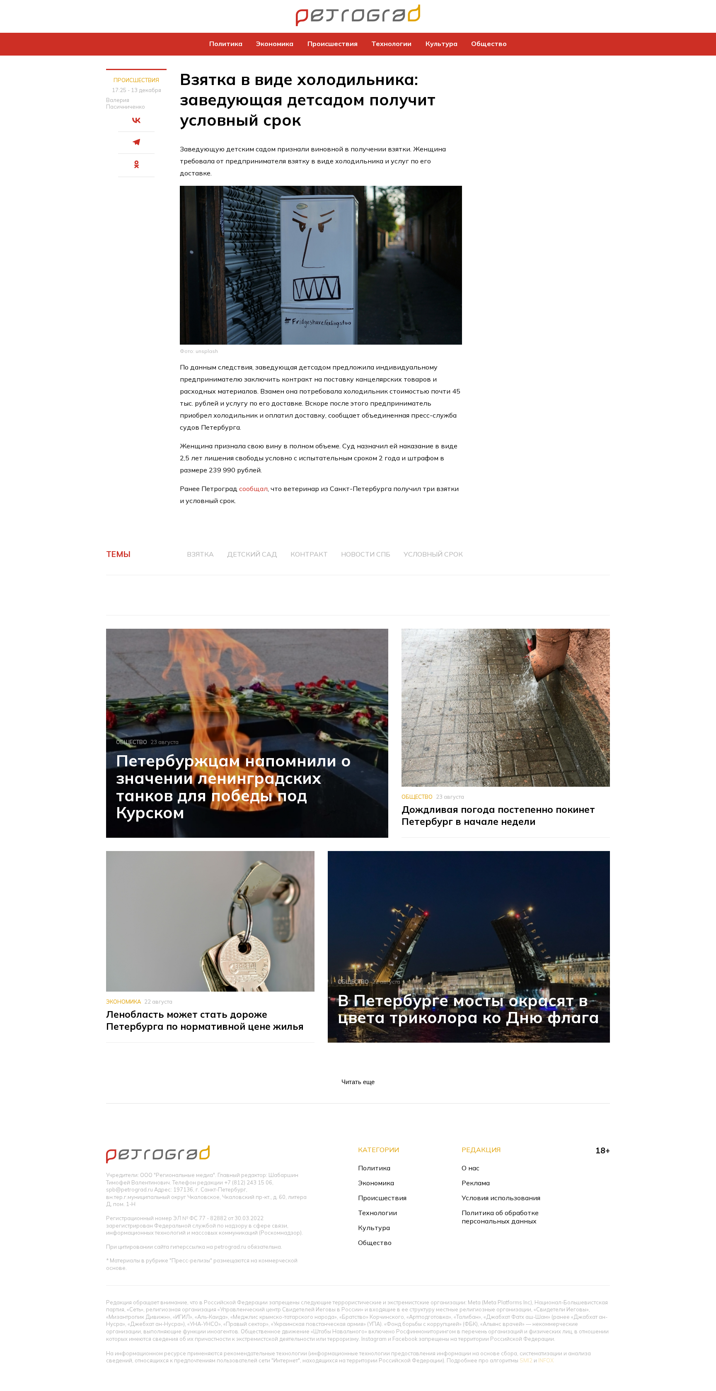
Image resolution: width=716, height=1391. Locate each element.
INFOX (546, 1360)
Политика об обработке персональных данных (500, 1217)
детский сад (252, 554)
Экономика (274, 43)
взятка (200, 554)
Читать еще (358, 1081)
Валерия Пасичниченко (125, 103)
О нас (470, 1168)
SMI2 (526, 1360)
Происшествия (332, 43)
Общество (489, 43)
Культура (441, 43)
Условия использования (501, 1198)
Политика (225, 43)
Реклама (476, 1183)
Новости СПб (365, 554)
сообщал (253, 488)
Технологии (391, 43)
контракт (309, 554)
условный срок (433, 554)
